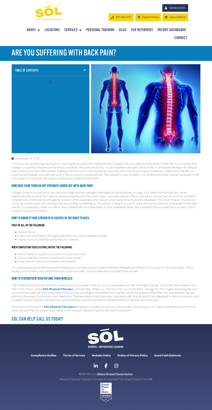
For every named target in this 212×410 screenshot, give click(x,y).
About (31, 30)
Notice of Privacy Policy (132, 355)
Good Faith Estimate (167, 355)
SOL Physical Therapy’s (60, 306)
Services (71, 30)
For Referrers (142, 30)
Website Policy (101, 355)
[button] (84, 70)
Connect (180, 38)
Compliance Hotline (43, 355)
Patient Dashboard (171, 30)
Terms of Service (74, 355)
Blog (122, 30)
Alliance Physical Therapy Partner (115, 373)
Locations (52, 30)
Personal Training (100, 30)
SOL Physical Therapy (58, 289)
